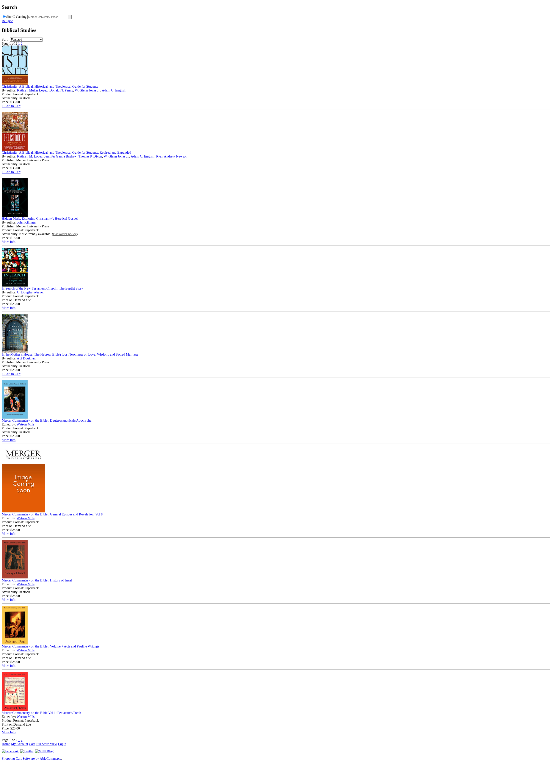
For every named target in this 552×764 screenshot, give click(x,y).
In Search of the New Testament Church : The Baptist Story (42, 288)
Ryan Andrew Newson (171, 156)
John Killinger (26, 222)
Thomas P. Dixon (90, 156)
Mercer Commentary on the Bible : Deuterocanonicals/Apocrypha (46, 420)
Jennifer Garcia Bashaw (60, 156)
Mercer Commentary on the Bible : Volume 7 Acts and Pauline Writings (50, 646)
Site (8, 17)
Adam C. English (113, 90)
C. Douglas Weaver (30, 292)
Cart (32, 744)
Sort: (5, 39)
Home (6, 744)
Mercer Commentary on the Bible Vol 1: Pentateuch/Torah (41, 713)
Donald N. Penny (61, 90)
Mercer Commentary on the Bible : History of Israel (37, 580)
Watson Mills (25, 424)
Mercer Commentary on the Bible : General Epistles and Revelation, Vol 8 (52, 514)
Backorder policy (65, 234)
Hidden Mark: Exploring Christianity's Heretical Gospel (40, 218)
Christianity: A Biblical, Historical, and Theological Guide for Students (50, 86)
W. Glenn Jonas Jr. (87, 90)
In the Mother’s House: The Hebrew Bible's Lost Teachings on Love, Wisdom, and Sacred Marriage (70, 354)
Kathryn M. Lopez (29, 156)
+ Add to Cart (11, 106)
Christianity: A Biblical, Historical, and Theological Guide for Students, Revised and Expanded (66, 152)
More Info (9, 242)
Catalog (21, 17)
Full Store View (46, 744)
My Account (19, 744)
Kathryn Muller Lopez (32, 90)
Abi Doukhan (26, 358)
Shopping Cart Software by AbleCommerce (31, 758)
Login (62, 744)
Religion (7, 21)
